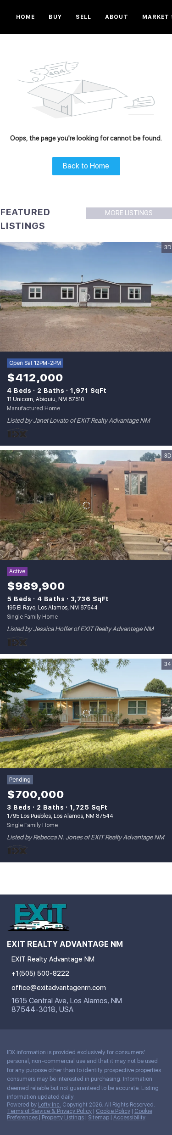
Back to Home (86, 166)
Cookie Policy (113, 1111)
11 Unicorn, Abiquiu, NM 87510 (45, 399)
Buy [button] (55, 17)
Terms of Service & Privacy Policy (49, 1111)
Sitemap (98, 1117)
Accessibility (129, 1117)
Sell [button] (83, 17)
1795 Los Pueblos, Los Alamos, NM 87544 (60, 816)
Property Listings (63, 1117)
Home (25, 17)
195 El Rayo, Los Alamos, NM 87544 (52, 607)
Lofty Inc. (49, 1104)
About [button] (116, 17)
